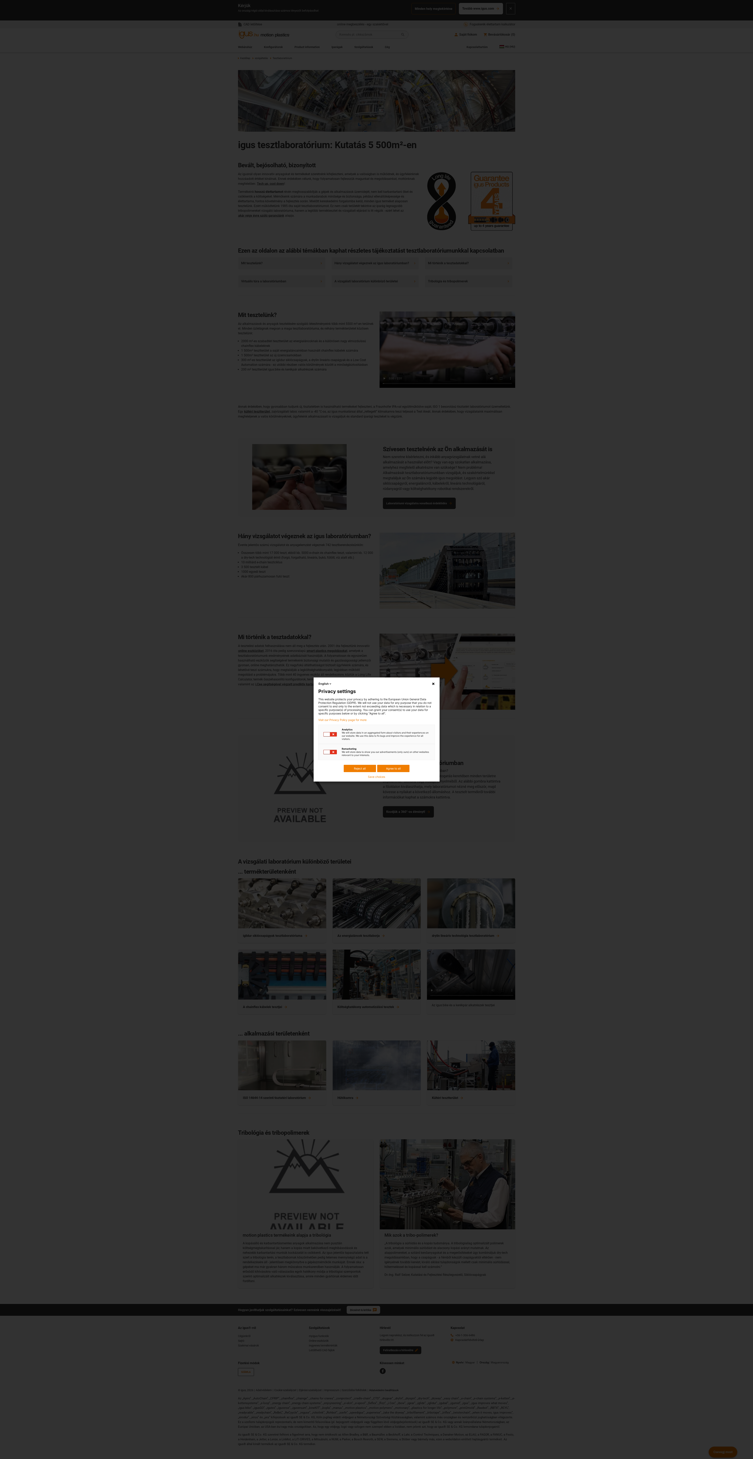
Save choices (376, 776)
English (324, 683)
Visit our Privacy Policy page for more (342, 720)
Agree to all (393, 768)
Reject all (360, 768)
